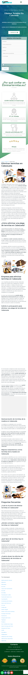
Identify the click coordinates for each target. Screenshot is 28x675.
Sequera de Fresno (5, 628)
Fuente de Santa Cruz (6, 596)
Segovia (16, 10)
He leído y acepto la (11, 66)
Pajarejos (3, 619)
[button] (14, 32)
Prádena (3, 621)
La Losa (3, 605)
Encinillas (3, 592)
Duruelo (3, 590)
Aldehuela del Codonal (6, 580)
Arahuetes (3, 584)
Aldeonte (3, 582)
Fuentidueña (4, 599)
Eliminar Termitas (9, 10)
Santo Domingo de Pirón (7, 626)
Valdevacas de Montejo (6, 636)
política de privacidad (16, 66)
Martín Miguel (4, 609)
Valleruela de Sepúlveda (7, 638)
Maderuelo (3, 607)
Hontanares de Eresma (6, 601)
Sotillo (2, 630)
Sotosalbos (3, 632)
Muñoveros (4, 615)
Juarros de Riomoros (6, 603)
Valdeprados (4, 634)
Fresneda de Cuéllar (6, 594)
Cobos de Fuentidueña (6, 588)
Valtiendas (3, 640)
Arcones (3, 586)
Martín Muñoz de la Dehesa (7, 611)
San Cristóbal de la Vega (7, 624)
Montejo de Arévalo (6, 613)
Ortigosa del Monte (5, 617)
